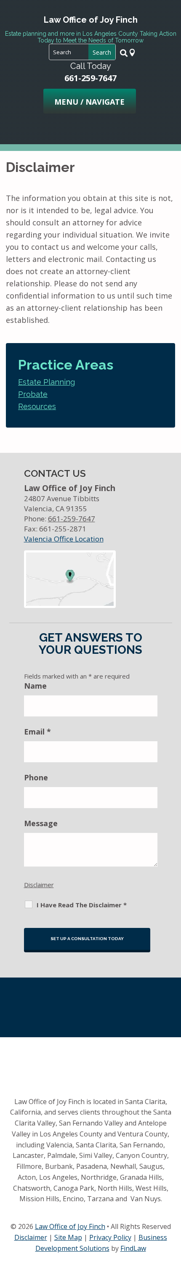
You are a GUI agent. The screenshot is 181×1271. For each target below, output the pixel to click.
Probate (33, 394)
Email (37, 732)
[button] (89, 101)
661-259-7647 (90, 78)
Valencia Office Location (64, 539)
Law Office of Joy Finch (70, 1226)
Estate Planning (46, 382)
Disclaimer (39, 884)
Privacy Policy (110, 1237)
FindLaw (133, 1248)
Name (35, 686)
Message (41, 823)
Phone (36, 777)
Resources (37, 406)
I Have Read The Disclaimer (82, 905)
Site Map (68, 1237)
